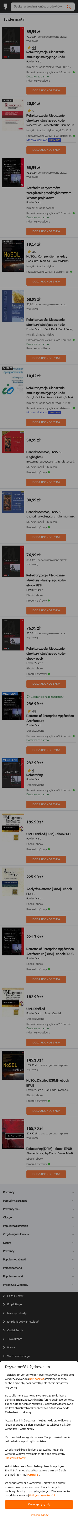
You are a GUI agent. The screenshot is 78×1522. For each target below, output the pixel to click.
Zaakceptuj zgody (39, 1504)
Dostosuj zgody (15, 1458)
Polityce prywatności (42, 1495)
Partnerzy (33, 1475)
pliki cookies (36, 1379)
